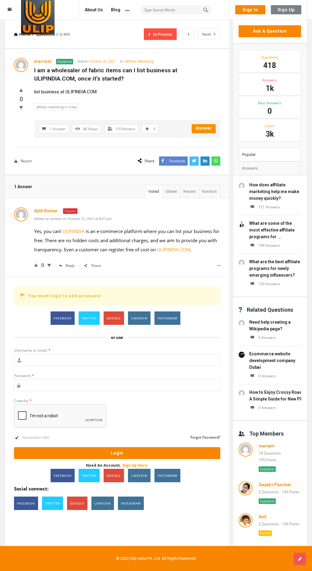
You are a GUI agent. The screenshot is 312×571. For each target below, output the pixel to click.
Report (26, 160)
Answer (204, 128)
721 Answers (269, 207)
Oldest (171, 191)
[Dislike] (21, 107)
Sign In (250, 9)
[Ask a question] (300, 559)
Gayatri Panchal (275, 484)
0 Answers (267, 337)
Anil (262, 516)
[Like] (21, 89)
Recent (189, 191)
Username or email (32, 350)
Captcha (23, 400)
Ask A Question (270, 31)
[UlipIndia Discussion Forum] (50, 10)
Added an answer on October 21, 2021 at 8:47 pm (73, 218)
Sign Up (286, 9)
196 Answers (269, 245)
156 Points (291, 491)
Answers (249, 168)
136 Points (291, 523)
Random (209, 191)
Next (206, 34)
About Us (94, 9)
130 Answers (269, 283)
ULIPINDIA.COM (173, 249)
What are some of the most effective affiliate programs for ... (272, 230)
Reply (70, 265)
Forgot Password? (205, 437)
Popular (249, 154)
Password (24, 375)
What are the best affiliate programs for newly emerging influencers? (274, 268)
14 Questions (270, 453)
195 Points (267, 459)
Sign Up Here (134, 465)
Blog (115, 9)
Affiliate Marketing (139, 61)
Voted (153, 191)
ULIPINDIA (73, 231)
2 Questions (269, 491)
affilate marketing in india (56, 107)
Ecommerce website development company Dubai (272, 360)
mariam (267, 446)
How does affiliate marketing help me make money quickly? (274, 191)
